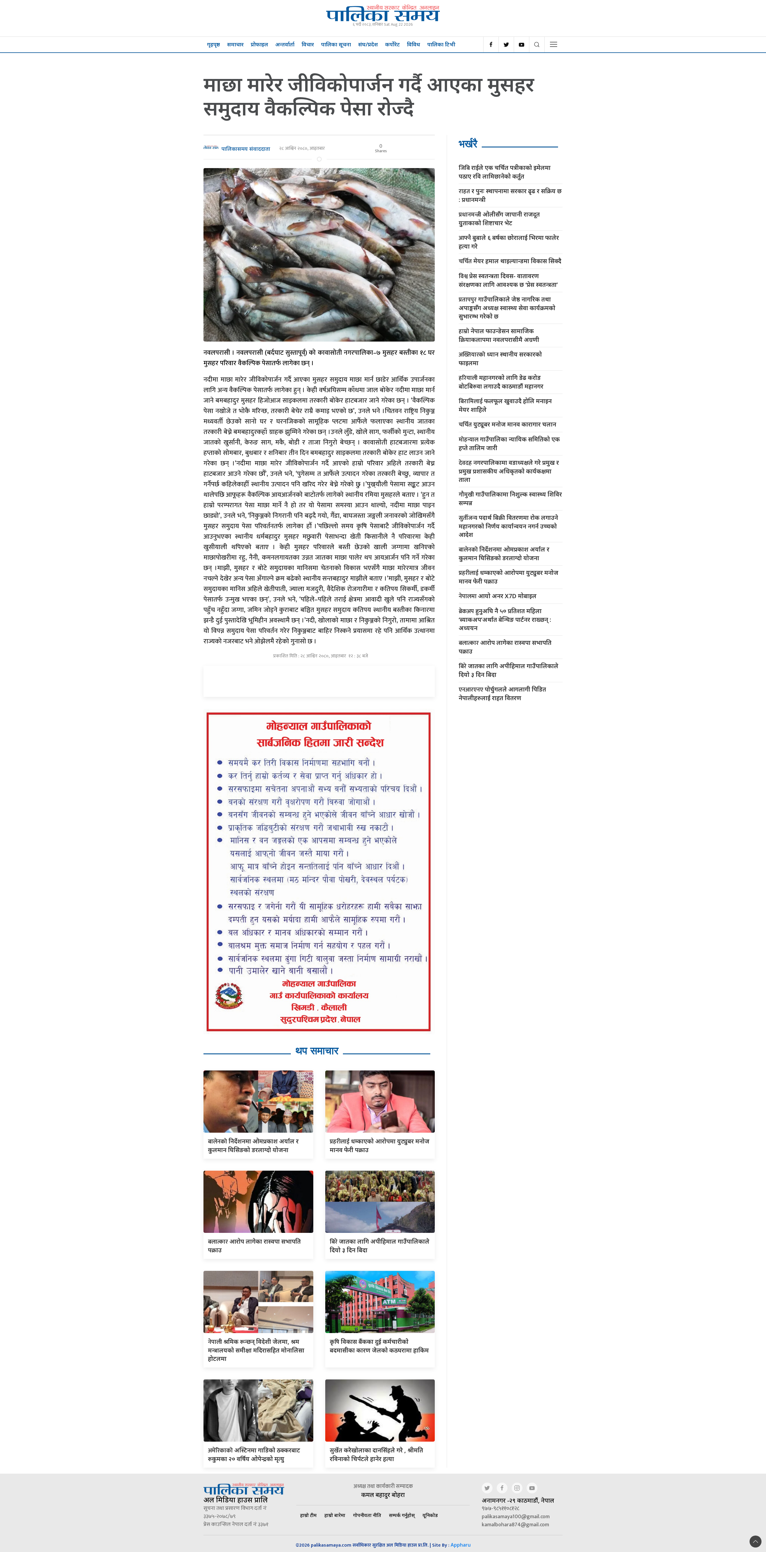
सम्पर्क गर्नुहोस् (402, 1515)
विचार (308, 44)
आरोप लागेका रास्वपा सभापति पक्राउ (505, 647)
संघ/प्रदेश (368, 44)
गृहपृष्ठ (213, 44)
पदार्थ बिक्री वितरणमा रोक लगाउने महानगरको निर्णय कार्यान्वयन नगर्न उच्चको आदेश (508, 526)
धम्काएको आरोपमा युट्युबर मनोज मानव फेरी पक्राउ (508, 577)
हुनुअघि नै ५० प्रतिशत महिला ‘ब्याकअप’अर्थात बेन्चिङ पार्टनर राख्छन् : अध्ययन (505, 619)
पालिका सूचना (336, 44)
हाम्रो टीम (308, 1515)
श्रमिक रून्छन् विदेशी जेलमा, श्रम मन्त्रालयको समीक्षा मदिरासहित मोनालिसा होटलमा (256, 1350)
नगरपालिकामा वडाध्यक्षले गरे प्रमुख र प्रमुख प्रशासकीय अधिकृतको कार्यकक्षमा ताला (509, 471)
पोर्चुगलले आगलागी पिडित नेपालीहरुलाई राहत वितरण (502, 693)
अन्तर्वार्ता (284, 44)
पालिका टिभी (441, 44)
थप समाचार (316, 1050)
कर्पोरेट (392, 44)
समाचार (235, 44)
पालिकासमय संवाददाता (245, 148)
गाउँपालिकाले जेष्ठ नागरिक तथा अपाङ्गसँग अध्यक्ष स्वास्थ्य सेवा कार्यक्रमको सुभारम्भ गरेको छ (507, 307)
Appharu (461, 1545)
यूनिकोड (430, 1515)
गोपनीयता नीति (367, 1515)
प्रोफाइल (259, 44)
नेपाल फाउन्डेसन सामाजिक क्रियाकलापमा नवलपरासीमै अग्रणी (499, 335)
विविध (413, 44)
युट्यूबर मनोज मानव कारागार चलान (507, 424)
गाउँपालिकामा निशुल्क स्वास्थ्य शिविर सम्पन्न (510, 498)
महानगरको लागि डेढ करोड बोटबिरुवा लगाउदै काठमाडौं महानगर (501, 382)
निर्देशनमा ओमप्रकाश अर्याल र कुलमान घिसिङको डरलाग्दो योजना (504, 553)
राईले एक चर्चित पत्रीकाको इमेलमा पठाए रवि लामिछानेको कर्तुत (505, 172)
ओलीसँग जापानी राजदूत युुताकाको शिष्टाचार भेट (499, 218)
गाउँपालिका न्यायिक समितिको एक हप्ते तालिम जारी (509, 443)
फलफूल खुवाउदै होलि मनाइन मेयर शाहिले (505, 405)
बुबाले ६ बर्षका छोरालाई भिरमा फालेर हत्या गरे (509, 242)
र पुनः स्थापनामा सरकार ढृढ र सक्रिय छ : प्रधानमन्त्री (510, 195)
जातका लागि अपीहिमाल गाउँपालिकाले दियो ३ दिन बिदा (508, 670)
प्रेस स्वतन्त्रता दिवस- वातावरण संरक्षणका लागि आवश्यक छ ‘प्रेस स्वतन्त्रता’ (508, 280)
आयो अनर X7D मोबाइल (497, 596)
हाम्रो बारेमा (334, 1515)
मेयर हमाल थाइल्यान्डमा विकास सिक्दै (510, 261)
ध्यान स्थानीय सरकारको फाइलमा (500, 358)
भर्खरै (468, 144)
